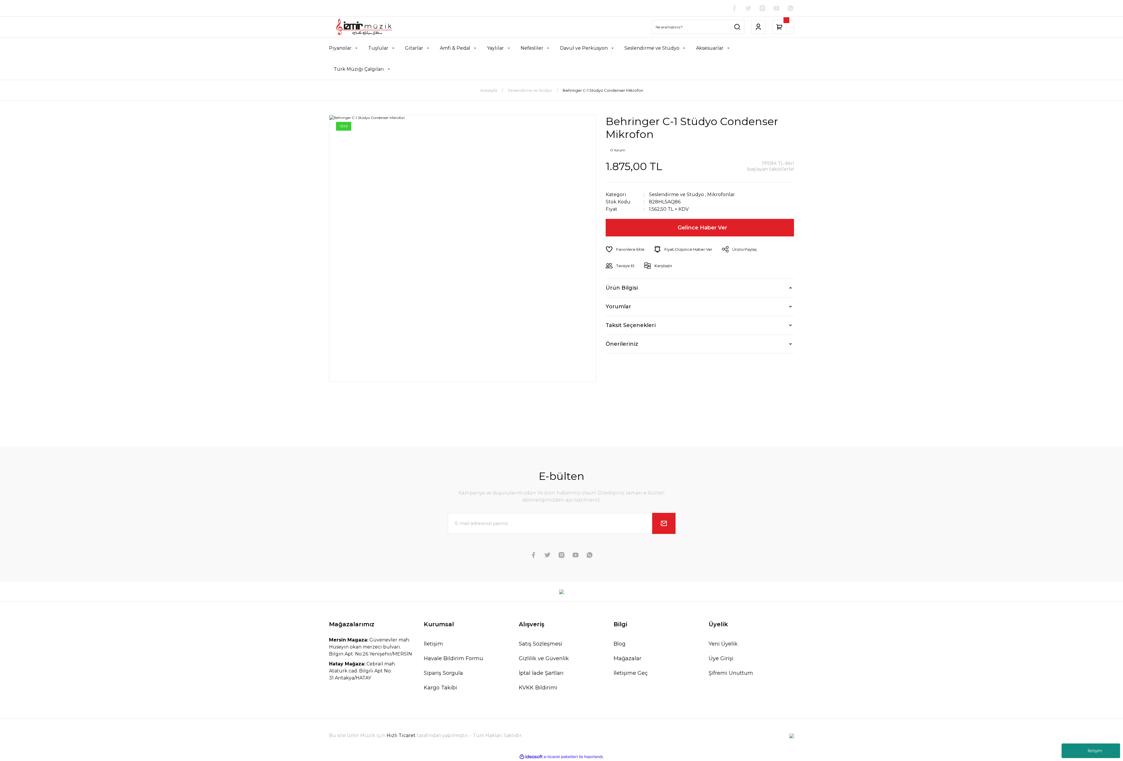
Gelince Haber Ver (702, 227)
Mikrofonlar (721, 194)
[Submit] (664, 523)
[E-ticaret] (561, 757)
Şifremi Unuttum (731, 673)
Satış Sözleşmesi (540, 644)
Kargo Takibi (440, 687)
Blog (620, 644)
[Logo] (364, 27)
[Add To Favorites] (625, 249)
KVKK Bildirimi (538, 687)
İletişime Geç (631, 673)
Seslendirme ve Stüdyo (676, 194)
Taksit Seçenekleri (631, 325)
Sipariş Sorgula (443, 673)
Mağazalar (627, 658)
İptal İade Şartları (541, 673)
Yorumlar (618, 306)
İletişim (1095, 750)
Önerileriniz (622, 344)
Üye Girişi (721, 658)
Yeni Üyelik (723, 644)
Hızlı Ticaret (402, 735)
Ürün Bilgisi (622, 288)
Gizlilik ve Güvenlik (544, 658)
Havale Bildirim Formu (453, 658)
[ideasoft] (531, 757)
